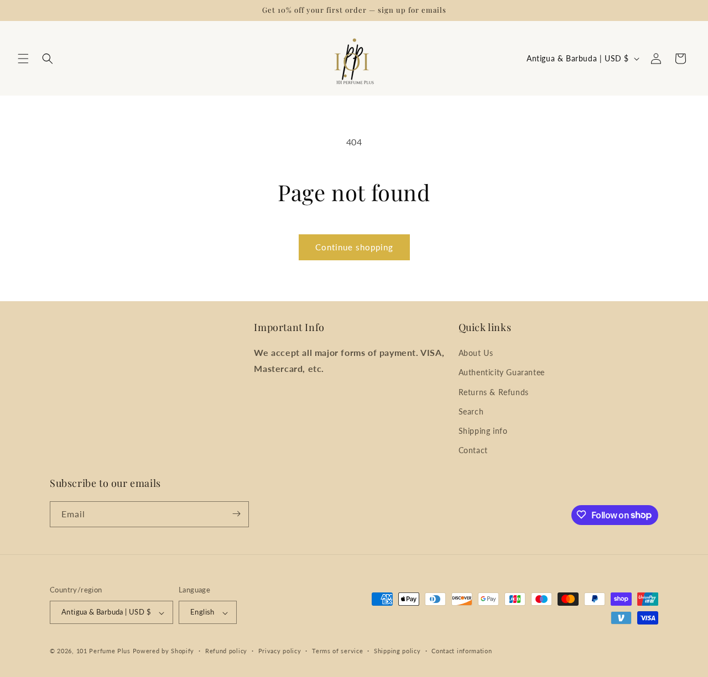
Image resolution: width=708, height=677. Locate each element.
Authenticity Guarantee (502, 372)
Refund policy (226, 650)
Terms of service (337, 650)
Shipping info (483, 430)
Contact (473, 450)
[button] (23, 58)
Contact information (461, 650)
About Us (476, 353)
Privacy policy (279, 650)
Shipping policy (397, 650)
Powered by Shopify (164, 651)
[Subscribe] (236, 514)
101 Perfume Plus (103, 651)
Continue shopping (354, 247)
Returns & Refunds (494, 392)
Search (471, 411)
